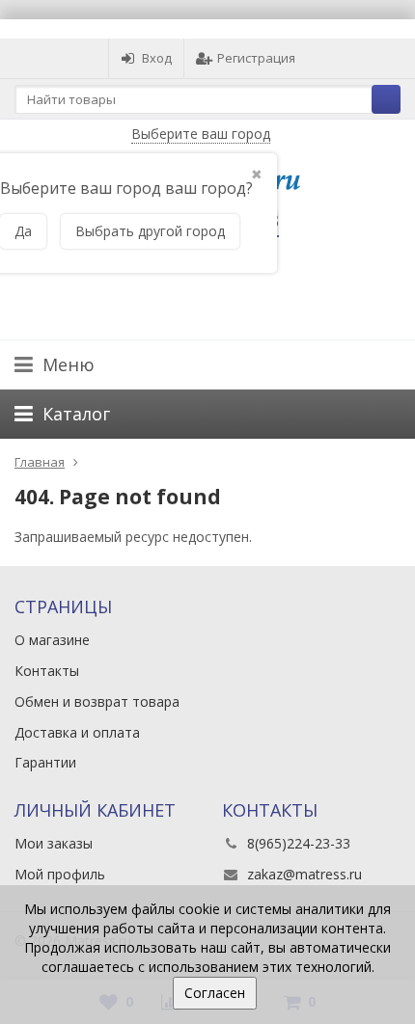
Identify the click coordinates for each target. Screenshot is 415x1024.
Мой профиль (59, 874)
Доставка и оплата (77, 732)
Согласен (214, 993)
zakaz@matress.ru (304, 874)
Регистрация (256, 58)
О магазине (52, 640)
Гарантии (45, 762)
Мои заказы (53, 843)
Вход (157, 58)
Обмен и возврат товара (97, 701)
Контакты (46, 670)
